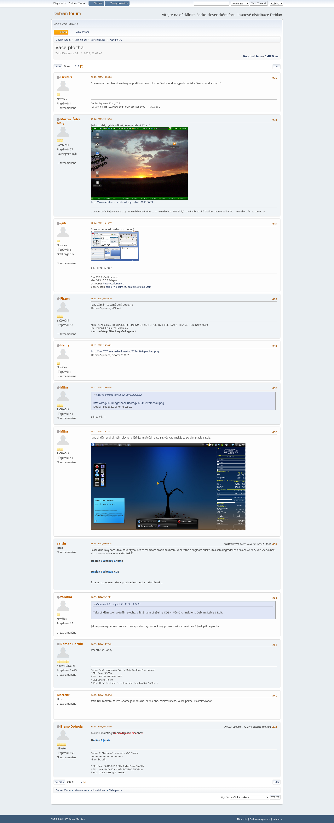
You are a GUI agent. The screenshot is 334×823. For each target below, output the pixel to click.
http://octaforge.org (113, 283)
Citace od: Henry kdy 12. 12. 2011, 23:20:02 (119, 394)
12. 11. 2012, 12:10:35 (101, 643)
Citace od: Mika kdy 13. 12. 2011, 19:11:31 (118, 604)
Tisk (276, 66)
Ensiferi (66, 77)
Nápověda (242, 819)
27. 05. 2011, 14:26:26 (101, 77)
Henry (65, 345)
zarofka (66, 597)
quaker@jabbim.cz (116, 286)
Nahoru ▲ (278, 819)
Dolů (58, 66)
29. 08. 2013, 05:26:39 (101, 726)
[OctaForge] (58, 258)
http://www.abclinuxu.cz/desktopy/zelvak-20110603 (122, 202)
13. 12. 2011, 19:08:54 (101, 387)
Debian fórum (67, 13)
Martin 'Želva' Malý (69, 121)
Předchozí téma (253, 56)
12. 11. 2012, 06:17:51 (101, 596)
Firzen (65, 298)
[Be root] (58, 329)
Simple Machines (77, 819)
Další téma (272, 56)
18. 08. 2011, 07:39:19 (101, 298)
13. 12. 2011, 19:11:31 (101, 431)
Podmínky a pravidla (260, 819)
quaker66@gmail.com (139, 286)
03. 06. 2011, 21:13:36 (101, 119)
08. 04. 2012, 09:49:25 (101, 543)
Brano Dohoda (71, 726)
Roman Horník (71, 644)
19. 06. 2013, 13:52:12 (101, 694)
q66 (63, 223)
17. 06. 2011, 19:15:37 (101, 223)
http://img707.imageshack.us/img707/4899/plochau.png (125, 351)
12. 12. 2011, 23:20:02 (101, 345)
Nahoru (59, 781)
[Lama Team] (58, 628)
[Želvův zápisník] (58, 158)
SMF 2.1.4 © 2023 (59, 819)
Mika (64, 387)
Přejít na (224, 796)
